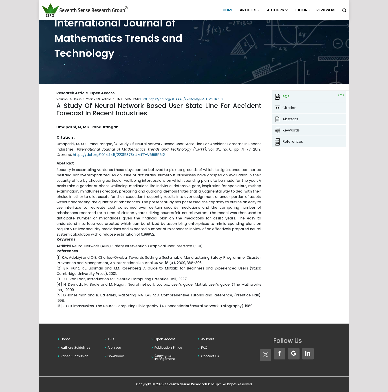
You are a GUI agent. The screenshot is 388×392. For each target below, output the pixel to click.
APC (111, 339)
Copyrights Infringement (164, 357)
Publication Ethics (168, 347)
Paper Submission (74, 356)
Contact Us (210, 356)
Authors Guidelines (75, 347)
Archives (114, 347)
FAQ (204, 347)
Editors (302, 10)
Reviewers (325, 10)
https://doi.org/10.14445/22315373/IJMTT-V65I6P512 (119, 154)
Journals (207, 339)
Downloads (116, 356)
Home (228, 10)
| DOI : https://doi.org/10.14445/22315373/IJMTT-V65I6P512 (181, 99)
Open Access (164, 339)
